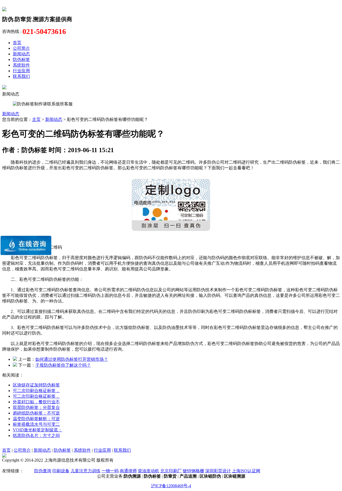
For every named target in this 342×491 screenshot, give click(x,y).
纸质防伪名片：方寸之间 (36, 435)
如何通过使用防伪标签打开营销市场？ (71, 359)
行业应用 (21, 70)
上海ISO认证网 (246, 471)
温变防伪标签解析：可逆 (36, 418)
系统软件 (21, 65)
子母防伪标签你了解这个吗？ (63, 365)
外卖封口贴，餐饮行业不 (36, 402)
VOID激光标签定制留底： (37, 430)
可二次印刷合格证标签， (36, 390)
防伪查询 (42, 471)
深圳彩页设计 (218, 471)
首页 (17, 42)
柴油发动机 (148, 471)
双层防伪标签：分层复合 (36, 407)
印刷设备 (60, 471)
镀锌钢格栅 (193, 471)
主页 (36, 119)
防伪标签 (21, 59)
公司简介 (21, 48)
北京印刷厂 (171, 471)
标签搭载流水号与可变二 (36, 424)
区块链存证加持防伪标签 (36, 385)
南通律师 (128, 471)
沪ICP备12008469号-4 (171, 486)
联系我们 (21, 76)
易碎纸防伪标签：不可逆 (36, 413)
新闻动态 (21, 54)
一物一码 (110, 471)
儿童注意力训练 (85, 471)
